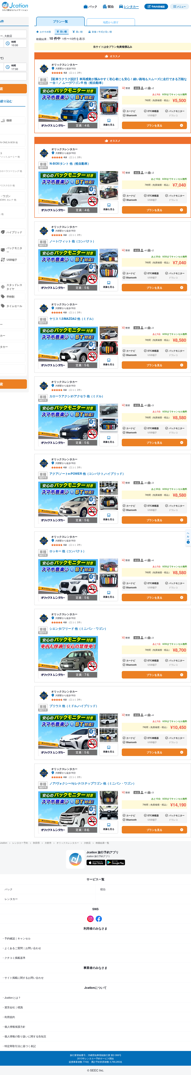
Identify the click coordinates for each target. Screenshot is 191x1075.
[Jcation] (15, 6)
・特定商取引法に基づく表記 (19, 1046)
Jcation (3, 842)
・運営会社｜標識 (12, 1007)
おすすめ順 (45, 31)
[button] (43, 31)
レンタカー (11, 899)
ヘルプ (188, 535)
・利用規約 (8, 1017)
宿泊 (102, 889)
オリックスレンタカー (68, 842)
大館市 (48, 842)
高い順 (79, 31)
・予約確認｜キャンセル (16, 938)
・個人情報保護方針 (13, 1026)
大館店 (87, 842)
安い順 (63, 31)
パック (8, 889)
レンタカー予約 (20, 842)
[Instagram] (91, 919)
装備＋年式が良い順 (102, 31)
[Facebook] (100, 919)
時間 (13, 41)
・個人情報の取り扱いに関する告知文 (24, 1036)
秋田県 (36, 842)
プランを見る (154, 125)
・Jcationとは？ (11, 997)
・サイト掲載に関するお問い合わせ (23, 977)
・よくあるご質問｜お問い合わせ (21, 948)
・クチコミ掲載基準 (13, 958)
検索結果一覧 (102, 842)
